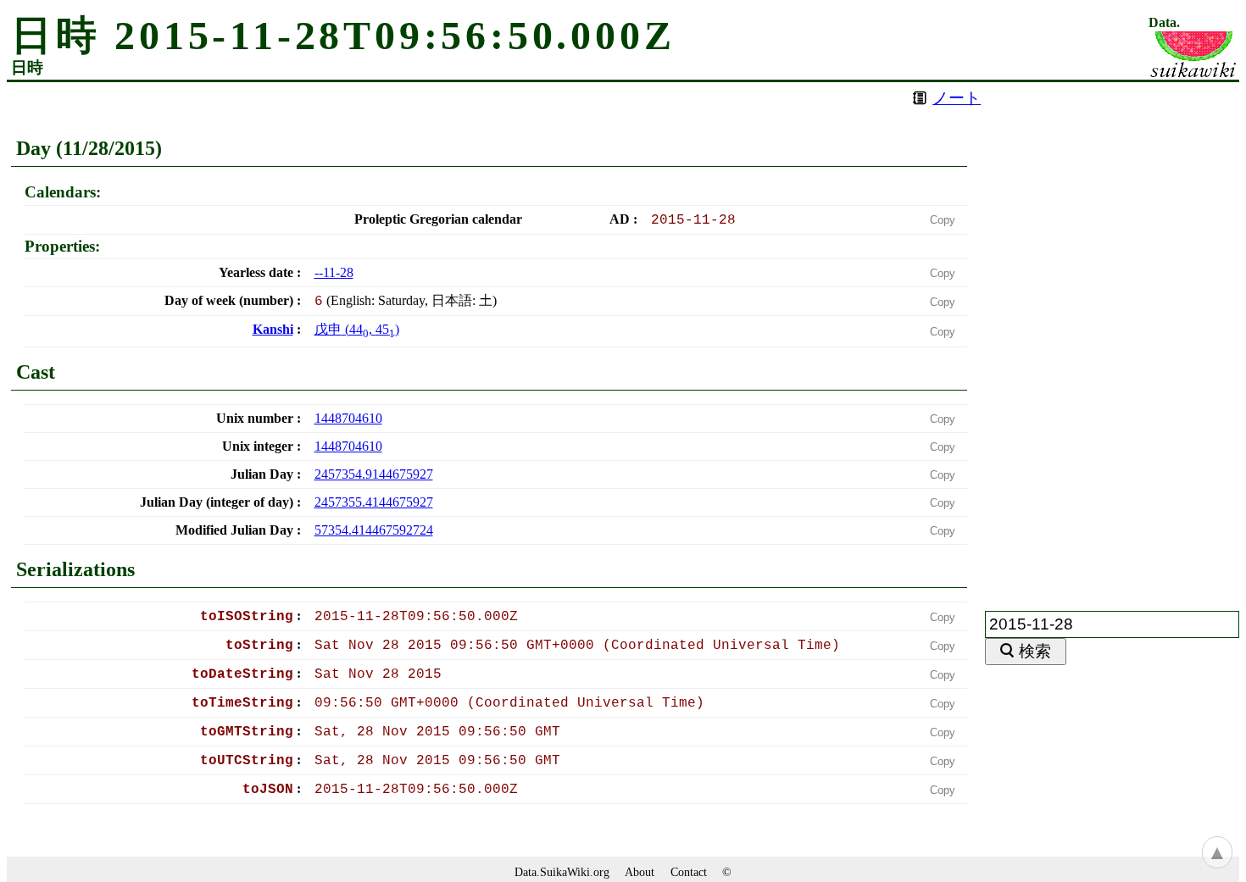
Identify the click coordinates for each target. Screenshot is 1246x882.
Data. (1164, 23)
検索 (1035, 651)
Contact (688, 872)
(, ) (356, 329)
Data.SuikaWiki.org (562, 872)
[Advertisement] (1112, 336)
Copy (942, 220)
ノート (956, 98)
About (639, 872)
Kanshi (273, 329)
